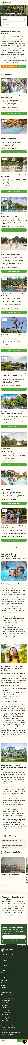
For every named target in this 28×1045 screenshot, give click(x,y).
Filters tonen (22, 1040)
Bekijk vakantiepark (14, 113)
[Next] (24, 88)
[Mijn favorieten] (19, 2)
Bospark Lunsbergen (8, 138)
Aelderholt (5, 337)
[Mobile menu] (25, 2)
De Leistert (4, 1014)
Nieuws (3, 970)
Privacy (3, 963)
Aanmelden (14, 940)
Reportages (4, 972)
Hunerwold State (7, 451)
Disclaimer (4, 965)
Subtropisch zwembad (7, 1025)
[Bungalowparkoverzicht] (6, 2)
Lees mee (5, 70)
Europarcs (4, 987)
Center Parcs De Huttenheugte (12, 720)
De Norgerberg (6, 489)
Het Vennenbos (5, 1000)
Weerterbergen (5, 1007)
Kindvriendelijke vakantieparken (10, 1032)
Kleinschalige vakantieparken (9, 1030)
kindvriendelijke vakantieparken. (13, 736)
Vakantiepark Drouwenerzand (11, 413)
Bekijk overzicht (7, 919)
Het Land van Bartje (8, 528)
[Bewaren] (24, 80)
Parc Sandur (5, 176)
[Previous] (3, 88)
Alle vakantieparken (7, 994)
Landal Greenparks (6, 992)
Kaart (2, 1040)
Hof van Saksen (6, 97)
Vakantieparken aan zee (8, 1027)
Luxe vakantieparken (7, 1022)
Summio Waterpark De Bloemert (12, 375)
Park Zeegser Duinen (9, 692)
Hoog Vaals (4, 1005)
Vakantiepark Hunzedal (9, 216)
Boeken (21, 66)
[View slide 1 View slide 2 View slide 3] (14, 85)
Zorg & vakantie (5, 1020)
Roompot (4, 983)
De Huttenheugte (6, 1012)
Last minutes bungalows (8, 1034)
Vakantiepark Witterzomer (10, 254)
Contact (3, 977)
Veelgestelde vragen (7, 975)
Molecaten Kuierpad (8, 296)
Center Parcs (5, 990)
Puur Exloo (6, 688)
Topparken (4, 985)
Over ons (3, 967)
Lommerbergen (5, 1010)
